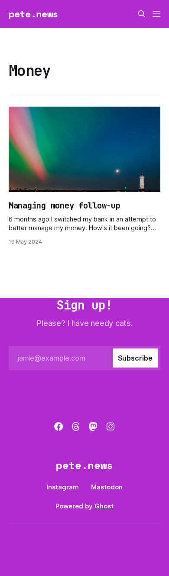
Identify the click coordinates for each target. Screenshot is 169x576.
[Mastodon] (93, 426)
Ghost (104, 506)
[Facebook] (58, 426)
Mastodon (107, 487)
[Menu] (156, 14)
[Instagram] (110, 426)
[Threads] (76, 426)
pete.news (33, 14)
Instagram (62, 487)
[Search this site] (142, 14)
